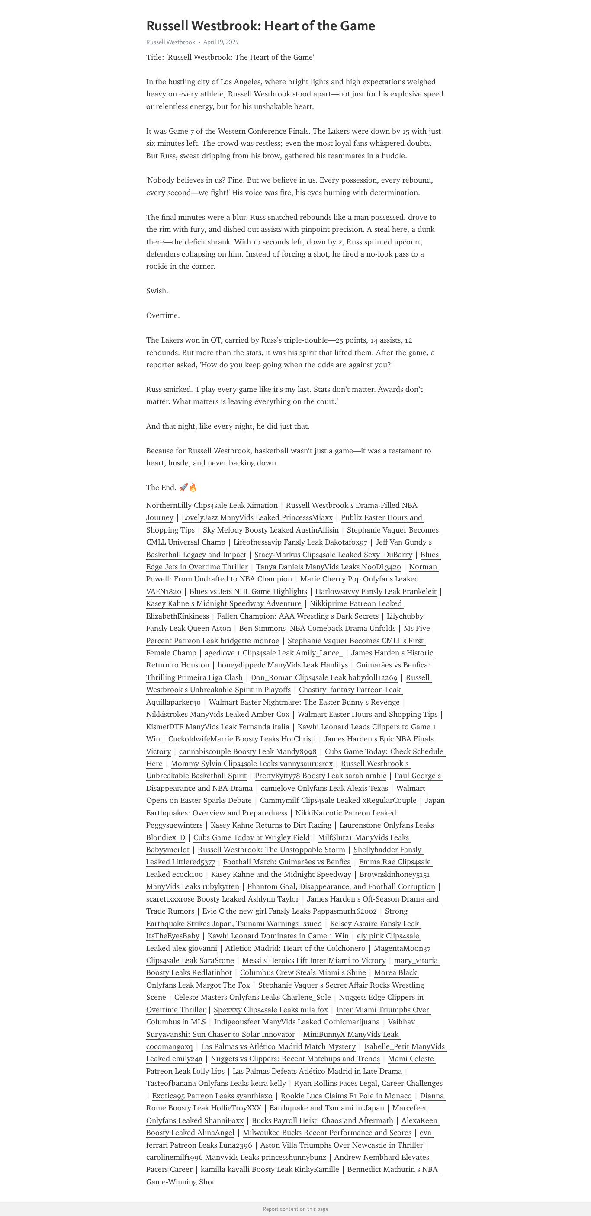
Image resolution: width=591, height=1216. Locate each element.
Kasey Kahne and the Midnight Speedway (281, 874)
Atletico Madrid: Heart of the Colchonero (295, 948)
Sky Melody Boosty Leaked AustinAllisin (271, 530)
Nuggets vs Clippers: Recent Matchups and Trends (295, 1058)
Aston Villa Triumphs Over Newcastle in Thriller (341, 1145)
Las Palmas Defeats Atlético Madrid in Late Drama (317, 1071)
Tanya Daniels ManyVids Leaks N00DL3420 (328, 566)
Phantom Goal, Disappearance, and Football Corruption (341, 886)
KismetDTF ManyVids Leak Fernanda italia (217, 727)
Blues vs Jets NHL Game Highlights (248, 591)
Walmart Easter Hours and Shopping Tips (367, 714)
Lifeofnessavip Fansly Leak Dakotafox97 (300, 542)
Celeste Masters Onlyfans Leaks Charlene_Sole (252, 997)
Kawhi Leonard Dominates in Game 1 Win (278, 935)
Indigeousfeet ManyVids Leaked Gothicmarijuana (297, 1022)
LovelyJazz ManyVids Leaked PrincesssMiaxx (257, 517)
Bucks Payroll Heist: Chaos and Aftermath (322, 1120)
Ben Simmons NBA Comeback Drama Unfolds (317, 628)
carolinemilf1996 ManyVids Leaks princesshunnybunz (236, 1157)
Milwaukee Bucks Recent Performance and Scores (327, 1132)
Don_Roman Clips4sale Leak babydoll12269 (324, 677)
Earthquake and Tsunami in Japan (327, 1108)
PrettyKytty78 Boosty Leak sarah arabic (320, 775)
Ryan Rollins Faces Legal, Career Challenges (368, 1083)
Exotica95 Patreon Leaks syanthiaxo (212, 1095)
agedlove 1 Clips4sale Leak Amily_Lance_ (274, 653)
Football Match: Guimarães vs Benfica (287, 861)
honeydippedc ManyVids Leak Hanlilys (283, 665)
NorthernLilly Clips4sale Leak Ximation (212, 505)
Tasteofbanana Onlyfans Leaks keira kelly (216, 1083)
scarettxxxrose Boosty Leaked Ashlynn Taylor (222, 899)
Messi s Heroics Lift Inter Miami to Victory (314, 960)
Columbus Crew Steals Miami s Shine (303, 972)
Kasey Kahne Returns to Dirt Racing (271, 825)
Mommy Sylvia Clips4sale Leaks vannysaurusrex (252, 763)
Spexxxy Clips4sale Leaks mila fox (271, 1009)
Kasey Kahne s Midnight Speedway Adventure (224, 603)
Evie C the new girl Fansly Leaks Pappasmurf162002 (289, 911)
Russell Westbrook (170, 42)
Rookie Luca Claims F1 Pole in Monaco (346, 1095)
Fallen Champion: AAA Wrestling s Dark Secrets (298, 616)
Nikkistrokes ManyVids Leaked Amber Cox (217, 714)
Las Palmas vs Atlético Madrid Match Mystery (278, 1046)
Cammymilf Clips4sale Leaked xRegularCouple (338, 800)
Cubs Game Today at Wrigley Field (251, 837)
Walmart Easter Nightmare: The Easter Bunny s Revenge (304, 702)
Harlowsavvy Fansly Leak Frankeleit (376, 591)
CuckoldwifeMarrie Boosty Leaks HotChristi (242, 739)
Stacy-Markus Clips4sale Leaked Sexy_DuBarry (333, 554)
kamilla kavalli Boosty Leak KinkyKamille (270, 1169)
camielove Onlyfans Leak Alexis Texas (324, 788)
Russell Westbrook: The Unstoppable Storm (271, 849)
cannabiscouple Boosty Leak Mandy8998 (248, 751)
